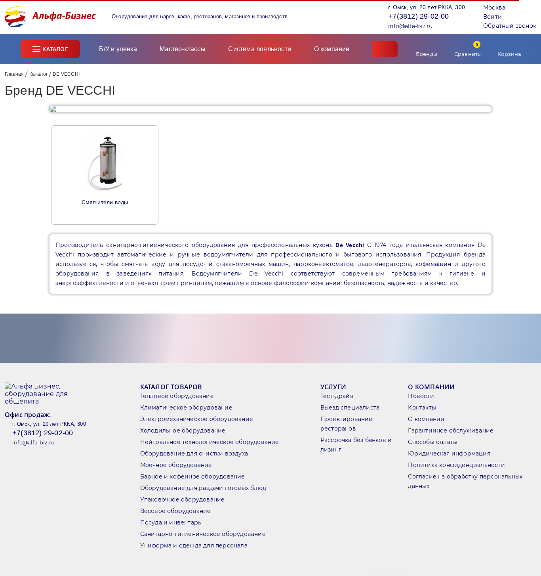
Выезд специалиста (349, 407)
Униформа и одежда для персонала (194, 545)
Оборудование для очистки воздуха (194, 453)
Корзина (509, 54)
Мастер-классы (183, 49)
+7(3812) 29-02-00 (418, 16)
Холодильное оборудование (183, 430)
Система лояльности (259, 49)
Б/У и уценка (118, 49)
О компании (332, 49)
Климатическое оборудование (186, 407)
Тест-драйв (337, 396)
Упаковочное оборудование (182, 499)
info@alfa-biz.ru (410, 26)
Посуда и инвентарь (171, 522)
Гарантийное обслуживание (450, 430)
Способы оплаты (432, 442)
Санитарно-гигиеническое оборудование (203, 534)
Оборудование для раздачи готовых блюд (203, 488)
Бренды (426, 54)
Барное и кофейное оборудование (192, 476)
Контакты (422, 407)
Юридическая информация (449, 453)
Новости (421, 396)
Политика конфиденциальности (456, 465)
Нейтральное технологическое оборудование (209, 442)
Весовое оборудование (175, 511)
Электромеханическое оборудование (196, 419)
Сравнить (467, 49)
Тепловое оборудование (177, 396)
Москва (494, 7)
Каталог (55, 49)
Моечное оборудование (176, 465)
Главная (14, 74)
